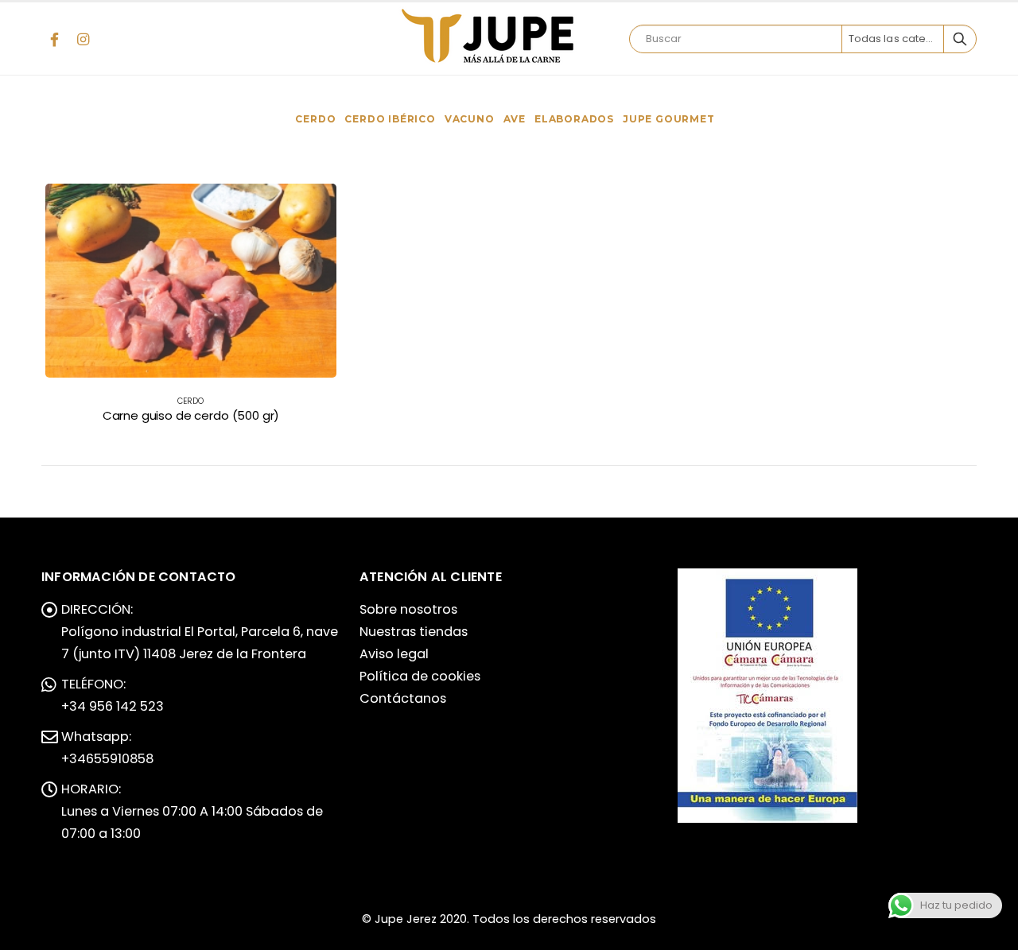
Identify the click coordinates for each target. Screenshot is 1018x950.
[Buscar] (960, 38)
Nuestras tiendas (413, 631)
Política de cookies (419, 676)
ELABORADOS (574, 119)
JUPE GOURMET (669, 119)
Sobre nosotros (408, 609)
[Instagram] (83, 39)
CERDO (315, 119)
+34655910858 (107, 759)
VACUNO (470, 119)
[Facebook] (54, 39)
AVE (514, 119)
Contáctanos (402, 698)
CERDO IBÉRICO (389, 119)
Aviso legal (394, 654)
